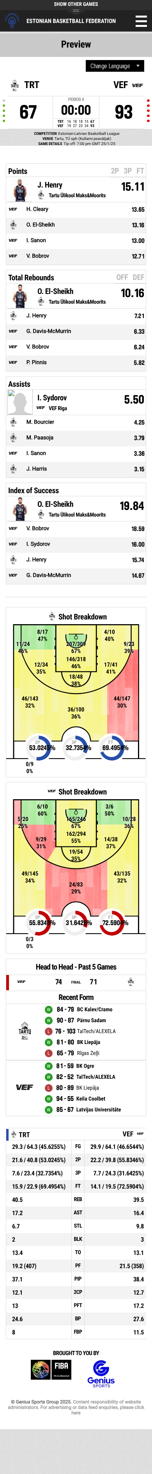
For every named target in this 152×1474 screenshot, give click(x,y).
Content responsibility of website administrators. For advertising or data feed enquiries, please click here (76, 1407)
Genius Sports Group (101, 1374)
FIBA (51, 1374)
